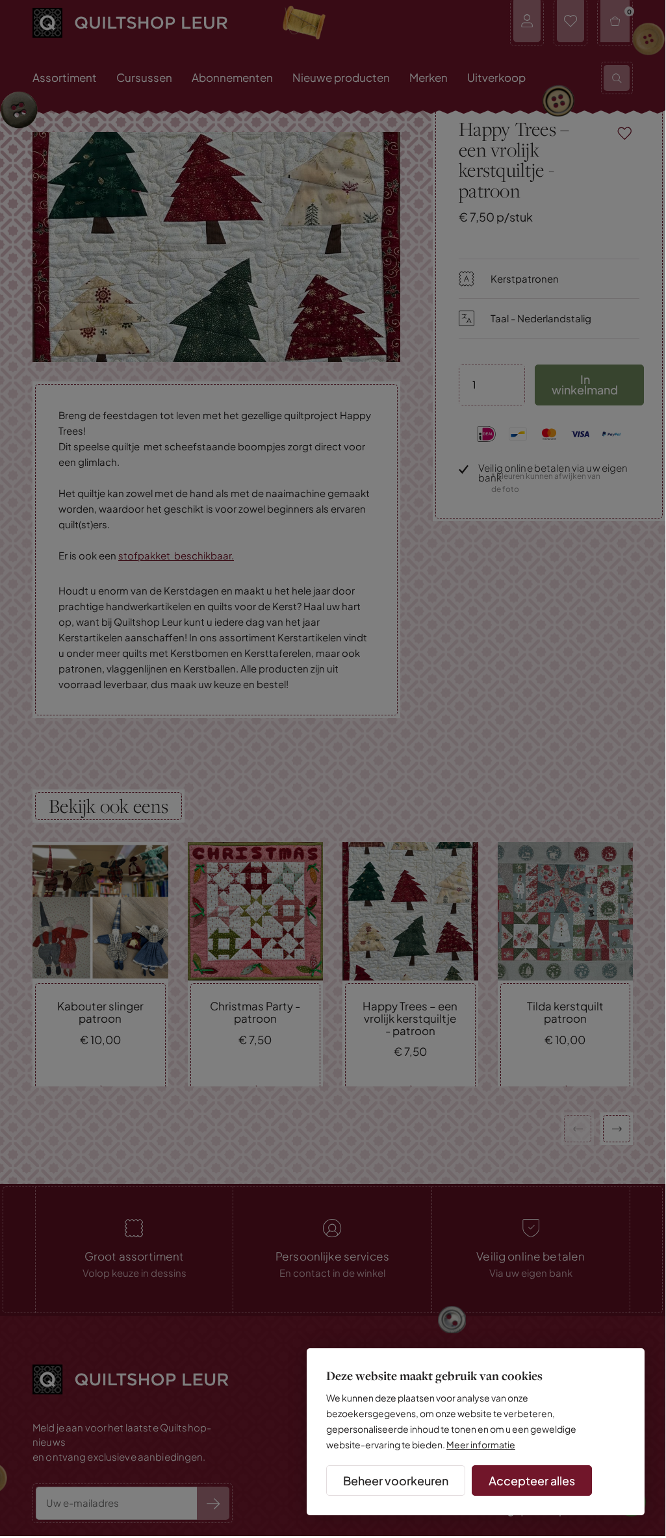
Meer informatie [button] (480, 1444)
